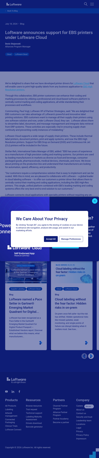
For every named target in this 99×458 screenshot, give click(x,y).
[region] (49, 229)
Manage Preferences (71, 239)
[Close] (94, 201)
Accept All (51, 239)
